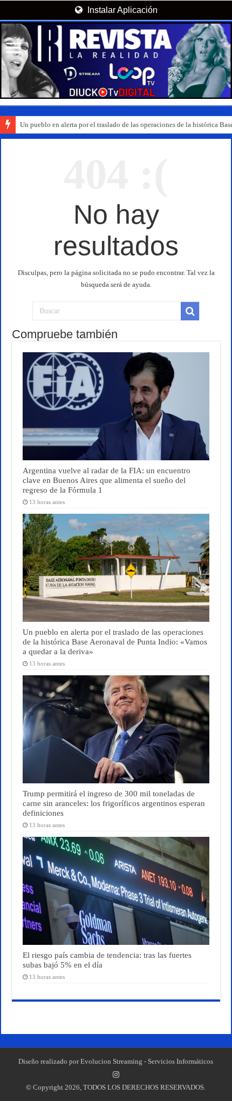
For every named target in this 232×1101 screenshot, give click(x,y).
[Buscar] (190, 311)
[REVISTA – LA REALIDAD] (116, 60)
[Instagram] (116, 1074)
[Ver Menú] (13, 49)
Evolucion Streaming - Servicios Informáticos (146, 1061)
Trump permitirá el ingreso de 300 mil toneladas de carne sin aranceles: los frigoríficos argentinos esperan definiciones (114, 803)
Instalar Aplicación (121, 10)
